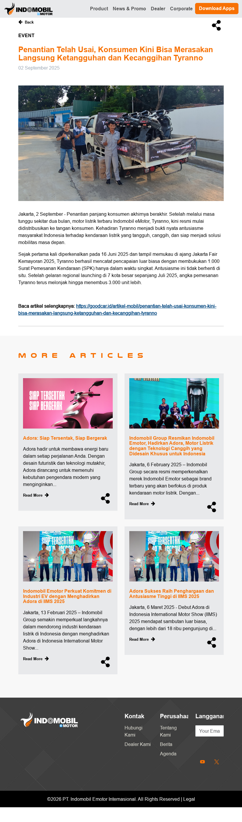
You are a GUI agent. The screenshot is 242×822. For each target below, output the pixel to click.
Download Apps (217, 8)
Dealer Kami (138, 744)
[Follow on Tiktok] (209, 745)
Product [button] (99, 8)
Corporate (181, 8)
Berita (166, 744)
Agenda (168, 753)
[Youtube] (202, 761)
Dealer (158, 8)
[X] (217, 761)
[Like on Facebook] (219, 745)
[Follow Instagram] (200, 745)
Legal (189, 799)
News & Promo (129, 8)
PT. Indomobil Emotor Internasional (99, 799)
